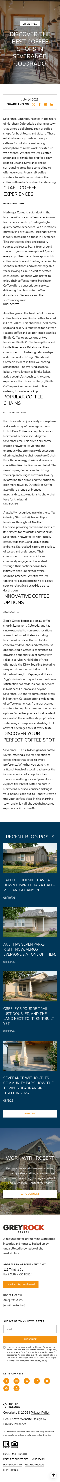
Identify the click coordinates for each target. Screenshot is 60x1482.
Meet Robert (20, 1454)
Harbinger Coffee (14, 212)
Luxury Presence (14, 1424)
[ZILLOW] (17, 1388)
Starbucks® (22, 517)
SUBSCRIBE (30, 1339)
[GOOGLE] (6, 1388)
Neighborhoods (34, 1464)
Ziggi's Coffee (11, 621)
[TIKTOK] (37, 1381)
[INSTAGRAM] (17, 1381)
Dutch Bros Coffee (15, 431)
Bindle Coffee (36, 318)
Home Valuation (12, 1464)
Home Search (38, 1459)
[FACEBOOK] (6, 1381)
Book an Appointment (21, 1284)
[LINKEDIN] (27, 1381)
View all (30, 1113)
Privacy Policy (40, 1360)
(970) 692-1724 (13, 1300)
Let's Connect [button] (30, 1193)
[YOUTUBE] (47, 1381)
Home (6, 1454)
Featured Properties (15, 1459)
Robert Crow (44, 794)
